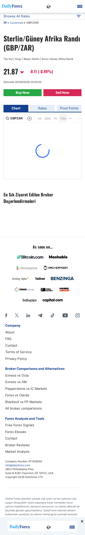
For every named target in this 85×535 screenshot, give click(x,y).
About (9, 332)
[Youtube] (65, 315)
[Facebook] (6, 315)
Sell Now (62, 93)
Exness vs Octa (17, 375)
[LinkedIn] (28, 315)
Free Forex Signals (19, 425)
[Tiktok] (52, 315)
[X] (17, 315)
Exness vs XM (16, 382)
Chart (16, 108)
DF (5, 23)
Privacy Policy (16, 359)
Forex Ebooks (15, 432)
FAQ (8, 339)
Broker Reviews (17, 445)
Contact (11, 345)
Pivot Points (69, 108)
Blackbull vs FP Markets (23, 402)
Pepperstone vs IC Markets (26, 389)
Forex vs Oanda (17, 395)
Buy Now (23, 93)
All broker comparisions (23, 408)
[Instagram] (77, 315)
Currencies (16, 22)
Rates (42, 108)
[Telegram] (40, 315)
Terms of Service (18, 352)
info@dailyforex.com (17, 465)
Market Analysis (17, 451)
